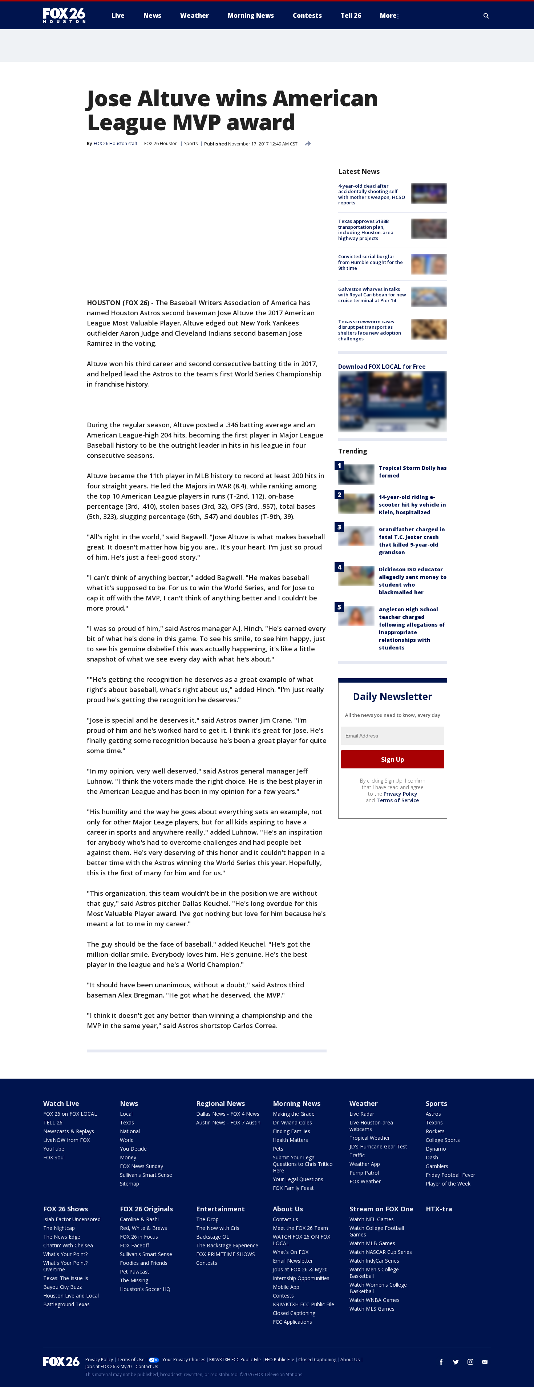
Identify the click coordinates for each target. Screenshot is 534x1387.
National (130, 1131)
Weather (363, 1103)
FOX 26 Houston (161, 143)
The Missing (134, 1280)
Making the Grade (294, 1113)
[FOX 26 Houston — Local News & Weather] (67, 15)
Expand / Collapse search (486, 15)
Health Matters (290, 1139)
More (388, 15)
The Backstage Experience (227, 1245)
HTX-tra (439, 1208)
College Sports (443, 1139)
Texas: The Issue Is (65, 1278)
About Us (288, 1208)
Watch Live (61, 1103)
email (485, 1362)
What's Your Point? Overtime (65, 1266)
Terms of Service (397, 800)
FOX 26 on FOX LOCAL (70, 1113)
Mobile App (286, 1286)
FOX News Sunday (141, 1166)
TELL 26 (52, 1122)
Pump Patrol (364, 1172)
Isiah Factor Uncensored (72, 1219)
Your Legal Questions (298, 1179)
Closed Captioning (294, 1313)
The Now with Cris (217, 1227)
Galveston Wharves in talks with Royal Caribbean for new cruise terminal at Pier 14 (372, 295)
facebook (441, 1362)
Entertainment (220, 1208)
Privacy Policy (400, 793)
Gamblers (437, 1166)
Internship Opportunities (301, 1278)
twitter (456, 1362)
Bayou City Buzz (62, 1286)
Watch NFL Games (371, 1219)
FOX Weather (365, 1181)
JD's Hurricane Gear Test (378, 1146)
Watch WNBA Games (374, 1299)
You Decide (133, 1148)
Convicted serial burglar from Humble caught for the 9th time (370, 262)
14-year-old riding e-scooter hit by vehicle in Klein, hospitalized (412, 505)
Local (126, 1113)
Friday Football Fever (450, 1174)
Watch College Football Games (376, 1231)
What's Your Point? (65, 1254)
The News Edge (61, 1236)
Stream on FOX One (381, 1208)
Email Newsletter (293, 1260)
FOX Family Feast (293, 1187)
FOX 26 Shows (65, 1208)
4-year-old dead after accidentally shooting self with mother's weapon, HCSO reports (371, 194)
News (129, 1103)
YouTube (53, 1148)
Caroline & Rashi (139, 1219)
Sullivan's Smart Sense (146, 1174)
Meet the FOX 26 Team (300, 1227)
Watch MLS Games (372, 1308)
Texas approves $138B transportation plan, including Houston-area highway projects (365, 229)
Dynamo (436, 1148)
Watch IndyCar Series (374, 1260)
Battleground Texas (66, 1304)
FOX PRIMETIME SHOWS (225, 1254)
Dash (432, 1157)
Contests (206, 1262)
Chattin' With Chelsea (68, 1245)
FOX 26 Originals (146, 1208)
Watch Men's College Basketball (374, 1272)
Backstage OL (212, 1236)
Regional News (220, 1103)
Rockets (435, 1131)
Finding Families (291, 1131)
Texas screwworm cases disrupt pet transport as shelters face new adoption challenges (369, 330)
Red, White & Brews (143, 1227)
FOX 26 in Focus (139, 1236)
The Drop (207, 1219)
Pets (278, 1148)
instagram (470, 1362)
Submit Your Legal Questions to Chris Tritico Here (303, 1164)
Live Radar (361, 1113)
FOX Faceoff (134, 1245)
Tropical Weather (369, 1137)
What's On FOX (290, 1251)
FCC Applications (292, 1321)
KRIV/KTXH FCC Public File (303, 1304)
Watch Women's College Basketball (378, 1288)
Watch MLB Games (372, 1243)
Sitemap (129, 1183)
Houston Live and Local (71, 1295)
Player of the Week (448, 1183)
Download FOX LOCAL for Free (382, 367)
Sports (191, 143)
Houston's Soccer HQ (145, 1289)
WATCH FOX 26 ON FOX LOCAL (301, 1240)
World (127, 1139)
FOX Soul (54, 1157)
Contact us (285, 1219)
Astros (433, 1113)
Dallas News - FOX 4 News (227, 1113)
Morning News (296, 1103)
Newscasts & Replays (68, 1131)
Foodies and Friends (143, 1262)
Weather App (364, 1163)
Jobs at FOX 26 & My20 (300, 1269)
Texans (434, 1122)
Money (128, 1157)
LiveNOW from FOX (66, 1139)
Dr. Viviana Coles (292, 1122)
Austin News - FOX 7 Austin (228, 1122)
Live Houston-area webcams (371, 1125)
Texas (127, 1122)
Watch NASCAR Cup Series (380, 1251)
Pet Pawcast (134, 1271)
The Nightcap (59, 1227)
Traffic (357, 1155)
